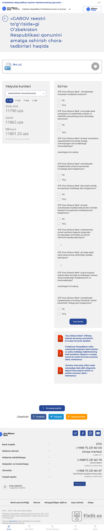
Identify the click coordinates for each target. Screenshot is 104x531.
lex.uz (17, 64)
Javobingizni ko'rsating (68, 152)
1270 (99, 444)
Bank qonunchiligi (20, 502)
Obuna (36, 502)
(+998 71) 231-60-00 (89, 447)
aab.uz (9, 9)
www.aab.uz (13, 521)
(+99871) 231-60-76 (89, 460)
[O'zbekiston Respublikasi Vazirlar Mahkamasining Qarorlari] (5, 19)
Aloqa (90, 502)
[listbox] (26, 93)
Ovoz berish (78, 322)
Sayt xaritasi (77, 502)
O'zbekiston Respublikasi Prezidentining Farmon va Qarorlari (44, 9)
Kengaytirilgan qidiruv (56, 502)
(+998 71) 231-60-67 (89, 470)
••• (70, 9)
